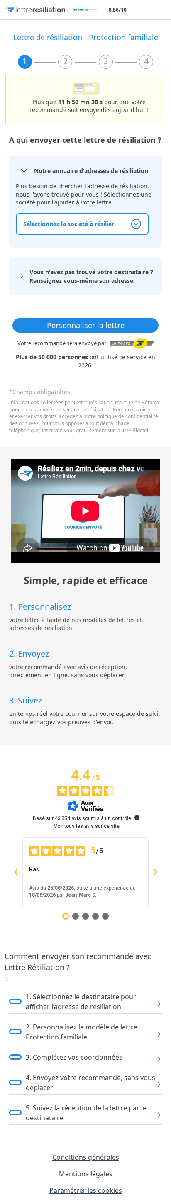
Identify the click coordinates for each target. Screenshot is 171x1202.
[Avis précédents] (16, 872)
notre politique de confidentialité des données (83, 420)
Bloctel (140, 430)
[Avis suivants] (155, 872)
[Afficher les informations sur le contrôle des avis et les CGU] (137, 817)
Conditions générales (85, 1157)
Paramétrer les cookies (85, 1190)
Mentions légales (85, 1173)
